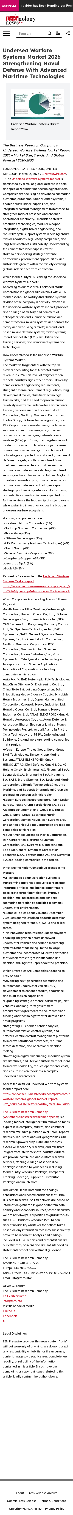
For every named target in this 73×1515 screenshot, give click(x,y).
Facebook (10, 1316)
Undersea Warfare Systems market (36, 179)
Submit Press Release (21, 1501)
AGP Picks (9, 5)
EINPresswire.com (53, 174)
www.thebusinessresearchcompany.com (31, 1117)
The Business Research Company (25, 1112)
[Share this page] (67, 33)
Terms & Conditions (53, 1501)
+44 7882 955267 (14, 1296)
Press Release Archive (42, 1493)
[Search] (49, 33)
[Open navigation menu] (6, 33)
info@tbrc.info (12, 1301)
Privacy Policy (54, 1509)
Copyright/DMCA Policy (25, 1509)
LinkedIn (9, 1311)
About (20, 1493)
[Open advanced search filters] (58, 33)
